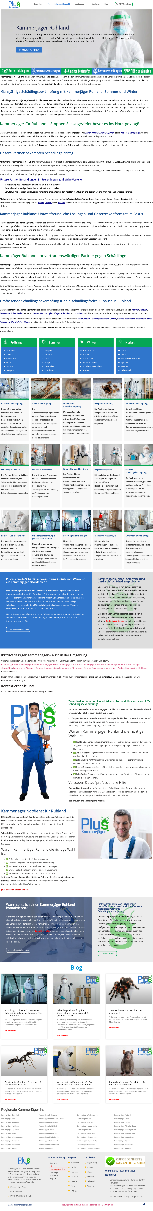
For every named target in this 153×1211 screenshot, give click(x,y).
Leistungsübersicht (62, 4)
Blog (106, 4)
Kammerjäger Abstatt (114, 668)
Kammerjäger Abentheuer (71, 668)
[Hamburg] (69, 1172)
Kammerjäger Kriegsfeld (48, 1133)
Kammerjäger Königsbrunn (86, 1137)
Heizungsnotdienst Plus (71, 1204)
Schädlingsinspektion (10, 469)
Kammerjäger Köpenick (10, 1130)
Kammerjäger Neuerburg (86, 1133)
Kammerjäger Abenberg (24, 668)
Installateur (107, 677)
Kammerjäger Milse (84, 1130)
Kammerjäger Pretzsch (122, 1115)
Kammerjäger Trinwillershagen (125, 1126)
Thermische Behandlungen (105, 536)
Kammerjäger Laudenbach (124, 1137)
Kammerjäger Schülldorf (48, 1126)
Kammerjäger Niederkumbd (49, 1137)
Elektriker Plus (107, 1204)
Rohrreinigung (94, 677)
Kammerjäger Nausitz (9, 1148)
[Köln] (69, 1186)
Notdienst (95, 4)
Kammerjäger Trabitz (46, 1130)
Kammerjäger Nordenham (10, 1122)
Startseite (37, 4)
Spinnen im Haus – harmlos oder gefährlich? (125, 1011)
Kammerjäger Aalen (49, 664)
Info (47, 4)
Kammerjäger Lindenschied (49, 1144)
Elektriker (117, 677)
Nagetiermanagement (103, 469)
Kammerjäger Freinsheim (48, 1122)
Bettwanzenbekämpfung (137, 403)
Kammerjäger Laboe (121, 1119)
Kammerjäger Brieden (85, 1122)
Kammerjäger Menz (84, 1119)
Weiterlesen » (10, 1030)
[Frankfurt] (69, 1176)
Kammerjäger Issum (8, 1133)
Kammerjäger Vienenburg (10, 1144)
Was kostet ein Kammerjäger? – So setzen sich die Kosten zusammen (74, 1083)
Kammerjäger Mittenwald (123, 1144)
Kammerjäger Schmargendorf (12, 1137)
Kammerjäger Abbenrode (70, 664)
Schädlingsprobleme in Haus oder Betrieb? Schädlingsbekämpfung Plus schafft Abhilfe (23, 1013)
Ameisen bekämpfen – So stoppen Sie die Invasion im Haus (24, 1083)
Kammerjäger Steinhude (10, 1126)
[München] (69, 1162)
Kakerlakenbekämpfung (11, 403)
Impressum (137, 1196)
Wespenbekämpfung (103, 403)
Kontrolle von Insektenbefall (13, 535)
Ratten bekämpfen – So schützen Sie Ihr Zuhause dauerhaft (127, 1083)
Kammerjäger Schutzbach (48, 1141)
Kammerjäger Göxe (8, 1119)
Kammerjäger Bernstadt (10, 1141)
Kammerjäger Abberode (116, 664)
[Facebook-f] (144, 1204)
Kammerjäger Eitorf (46, 1148)
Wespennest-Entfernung (12, 680)
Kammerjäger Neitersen (48, 1115)
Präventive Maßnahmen (42, 469)
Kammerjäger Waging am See (87, 1115)
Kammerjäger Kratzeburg (86, 1144)
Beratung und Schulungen (75, 535)
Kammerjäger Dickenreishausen (88, 1148)
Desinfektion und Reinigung (75, 469)
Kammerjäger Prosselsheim (124, 1133)
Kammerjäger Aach (9, 664)
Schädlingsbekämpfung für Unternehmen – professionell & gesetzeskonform (73, 1013)
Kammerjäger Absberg (94, 668)
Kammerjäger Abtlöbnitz (136, 668)
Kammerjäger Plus (73, 107)
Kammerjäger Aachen (29, 664)
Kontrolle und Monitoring (137, 535)
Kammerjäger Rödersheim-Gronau (51, 1119)
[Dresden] (69, 1181)
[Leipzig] (69, 1190)
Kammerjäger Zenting (122, 1122)
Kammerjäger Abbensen (93, 664)
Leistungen (79, 4)
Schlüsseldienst (129, 677)
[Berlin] (69, 1167)
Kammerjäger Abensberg (47, 668)
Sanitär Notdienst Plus (91, 1204)
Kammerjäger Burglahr (122, 1148)
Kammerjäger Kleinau (122, 1141)
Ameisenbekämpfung (41, 403)
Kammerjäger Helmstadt (10, 1115)
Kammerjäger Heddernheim (87, 1126)
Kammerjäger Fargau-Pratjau (87, 1141)
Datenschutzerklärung (119, 1196)
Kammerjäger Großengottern (125, 1130)
